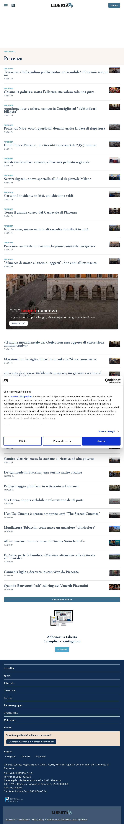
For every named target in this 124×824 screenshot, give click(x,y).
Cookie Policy (24, 819)
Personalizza (60, 441)
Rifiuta (22, 441)
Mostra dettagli (107, 431)
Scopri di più (18, 323)
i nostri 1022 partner (21, 396)
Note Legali (10, 819)
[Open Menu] (6, 5)
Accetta (101, 441)
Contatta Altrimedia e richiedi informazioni (31, 741)
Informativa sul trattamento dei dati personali (67, 819)
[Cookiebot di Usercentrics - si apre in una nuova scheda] (107, 380)
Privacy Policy (38, 819)
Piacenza (8, 69)
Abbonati (62, 649)
